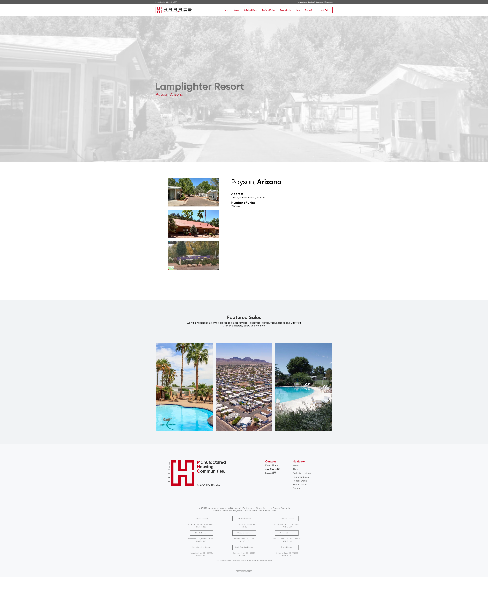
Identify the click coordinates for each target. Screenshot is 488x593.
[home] (173, 10)
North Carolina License (201, 547)
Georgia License (244, 533)
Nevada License (286, 533)
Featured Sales (268, 10)
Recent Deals (285, 10)
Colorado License (287, 518)
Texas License (286, 547)
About (236, 10)
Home (226, 10)
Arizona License (201, 518)
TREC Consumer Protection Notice (260, 560)
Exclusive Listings (250, 10)
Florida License (201, 533)
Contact (308, 10)
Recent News (300, 485)
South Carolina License (244, 547)
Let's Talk (324, 10)
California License (244, 518)
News (298, 10)
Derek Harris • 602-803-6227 (166, 2)
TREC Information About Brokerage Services (231, 560)
